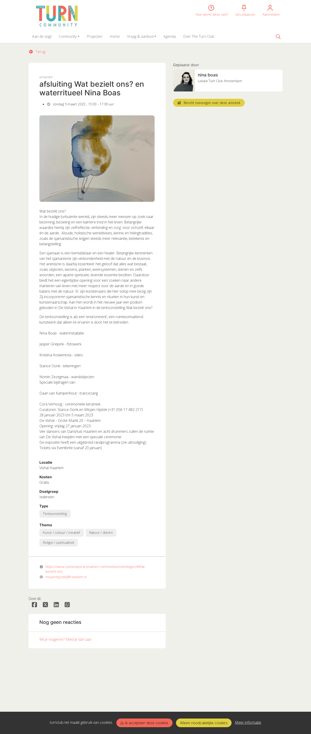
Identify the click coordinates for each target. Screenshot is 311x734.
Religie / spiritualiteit (58, 542)
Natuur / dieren (101, 532)
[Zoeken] (278, 36)
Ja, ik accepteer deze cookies (144, 722)
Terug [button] (40, 51)
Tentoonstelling (55, 513)
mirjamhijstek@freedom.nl (66, 577)
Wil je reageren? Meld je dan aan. (65, 639)
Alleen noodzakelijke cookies (203, 722)
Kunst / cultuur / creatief (61, 532)
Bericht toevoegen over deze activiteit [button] (212, 103)
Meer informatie (248, 722)
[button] (41, 36)
